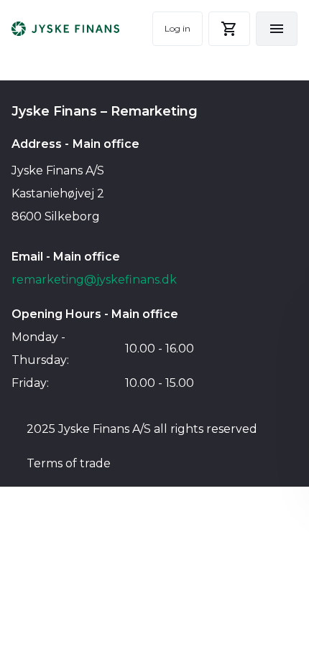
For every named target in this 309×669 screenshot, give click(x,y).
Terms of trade (69, 463)
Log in (177, 28)
